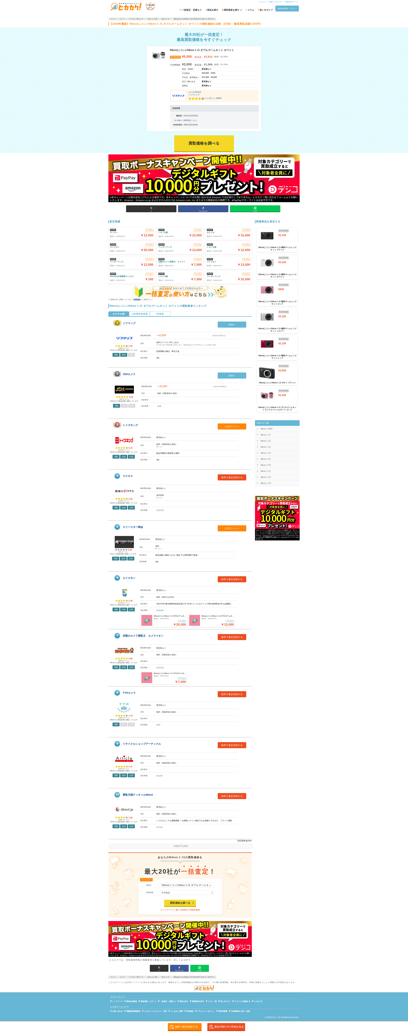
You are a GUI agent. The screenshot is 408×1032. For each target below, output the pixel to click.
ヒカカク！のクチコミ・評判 (155, 1011)
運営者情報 (223, 1011)
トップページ (117, 1001)
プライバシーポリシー (206, 1011)
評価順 (160, 314)
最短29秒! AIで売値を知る (229, 1026)
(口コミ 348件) (215, 98)
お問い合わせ (117, 1011)
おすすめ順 (119, 314)
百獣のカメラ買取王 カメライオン (143, 635)
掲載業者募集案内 (134, 1011)
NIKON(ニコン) (190, 120)
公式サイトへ (232, 426)
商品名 (149, 885)
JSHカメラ (129, 374)
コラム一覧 (212, 1001)
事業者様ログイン (292, 2)
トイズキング (130, 425)
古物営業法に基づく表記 (240, 1011)
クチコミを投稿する (242, 1001)
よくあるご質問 (177, 1011)
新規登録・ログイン (149, 1001)
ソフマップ (194, 94)
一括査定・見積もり (192, 10)
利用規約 (136, 299)
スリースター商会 (133, 527)
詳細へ (232, 324)
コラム (251, 10)
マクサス (128, 476)
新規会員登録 (132, 1001)
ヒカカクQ (258, 1001)
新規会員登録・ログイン (287, 8)
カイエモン (129, 578)
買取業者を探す (198, 1001)
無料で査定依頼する (232, 477)
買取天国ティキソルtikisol (138, 794)
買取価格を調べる (180, 902)
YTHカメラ (129, 693)
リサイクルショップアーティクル (142, 743)
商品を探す (212, 10)
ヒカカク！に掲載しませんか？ (271, 2)
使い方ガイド (266, 10)
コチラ (186, 960)
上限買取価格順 (139, 314)
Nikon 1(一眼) (263, 423)
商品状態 (149, 892)
